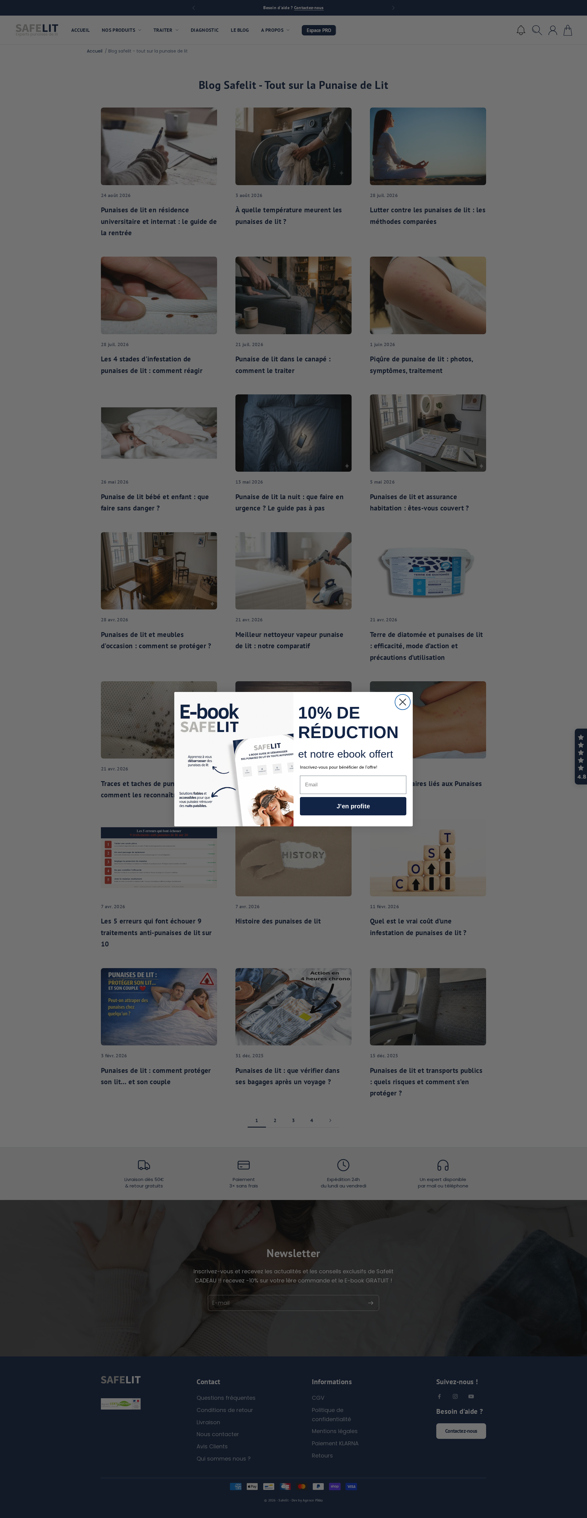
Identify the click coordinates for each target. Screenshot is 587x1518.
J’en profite (353, 806)
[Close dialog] (402, 702)
